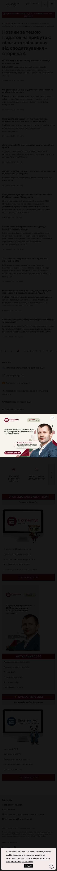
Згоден (28, 866)
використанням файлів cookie (19, 861)
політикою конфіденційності (33, 858)
